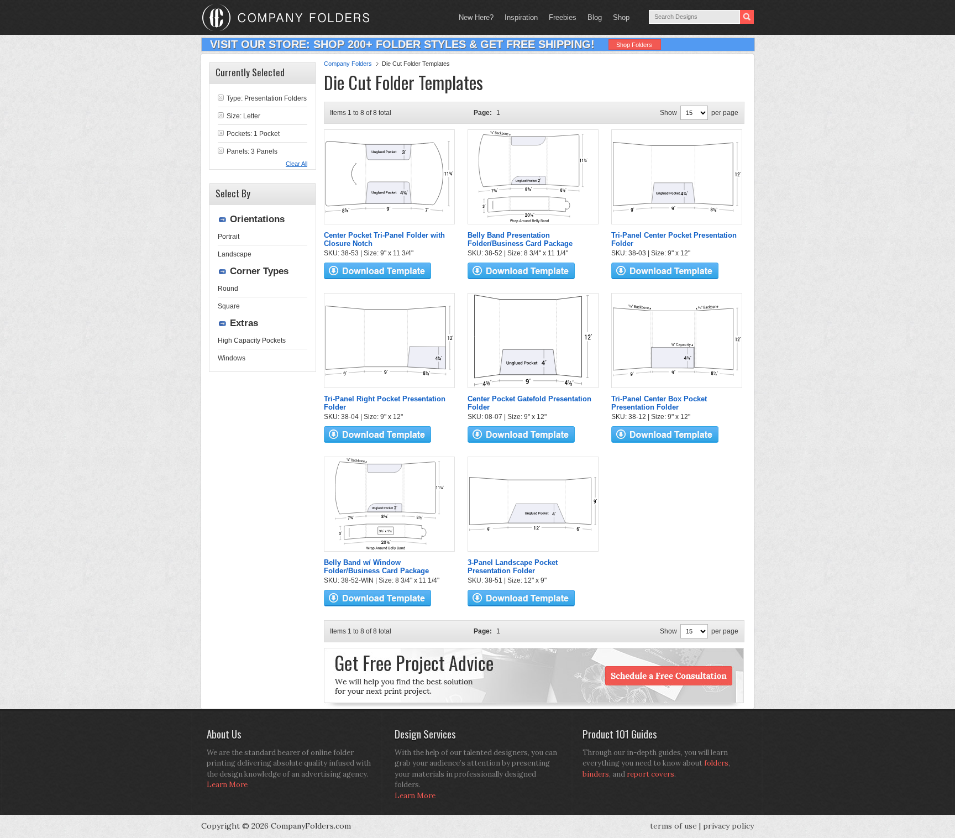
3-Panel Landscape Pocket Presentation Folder (513, 566)
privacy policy (728, 826)
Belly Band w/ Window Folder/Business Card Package (376, 566)
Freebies (559, 17)
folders (716, 763)
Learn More (227, 784)
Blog (594, 17)
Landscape (234, 254)
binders (596, 774)
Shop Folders (634, 44)
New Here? (476, 17)
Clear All (296, 163)
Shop (618, 17)
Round (228, 288)
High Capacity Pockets (252, 340)
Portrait (228, 236)
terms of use (673, 826)
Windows (231, 358)
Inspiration (521, 17)
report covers (650, 774)
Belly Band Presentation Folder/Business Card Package (520, 239)
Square (229, 306)
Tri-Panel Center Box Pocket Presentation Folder (659, 403)
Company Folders (348, 63)
